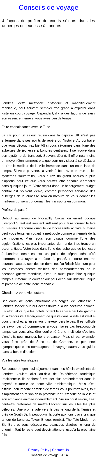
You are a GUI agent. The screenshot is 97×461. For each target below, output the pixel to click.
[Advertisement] (38, 64)
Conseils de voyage (49, 7)
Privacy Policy (38, 450)
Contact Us (60, 450)
